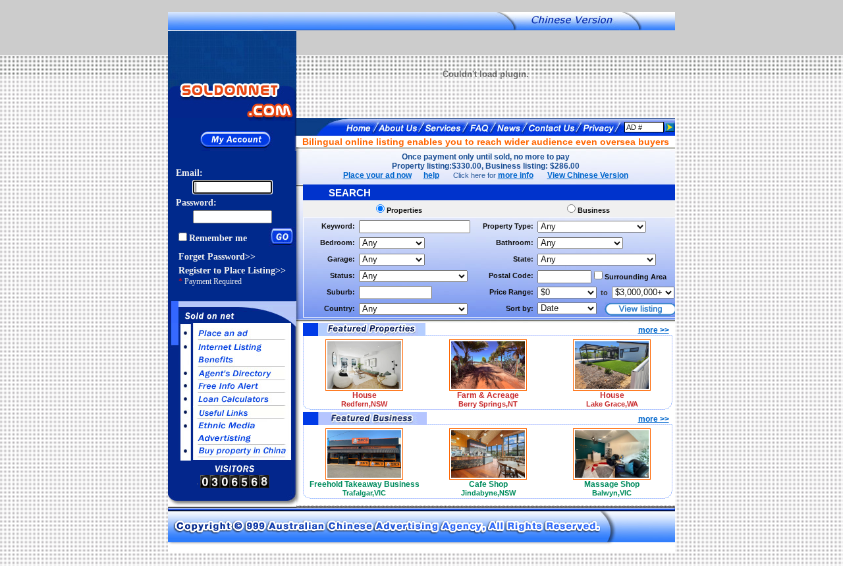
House (364, 395)
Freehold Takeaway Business (365, 484)
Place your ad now (377, 175)
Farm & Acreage (488, 395)
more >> (653, 330)
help (431, 175)
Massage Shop (611, 484)
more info (515, 175)
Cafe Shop (488, 484)
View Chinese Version (587, 175)
